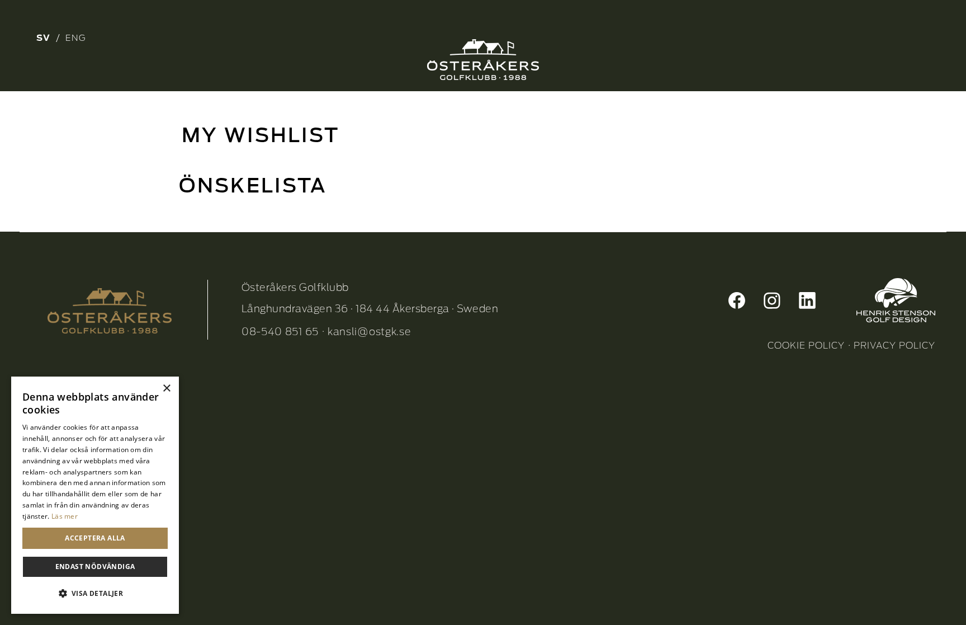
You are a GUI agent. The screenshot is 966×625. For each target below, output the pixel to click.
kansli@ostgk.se (369, 331)
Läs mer (64, 516)
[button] (95, 594)
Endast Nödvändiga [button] (95, 566)
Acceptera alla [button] (95, 538)
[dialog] (95, 495)
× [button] (166, 388)
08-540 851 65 (280, 331)
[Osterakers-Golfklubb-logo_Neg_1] (483, 59)
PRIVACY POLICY (894, 345)
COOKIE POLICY (806, 345)
